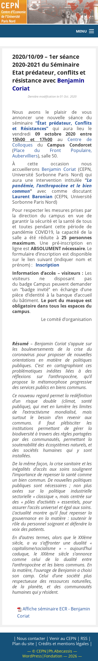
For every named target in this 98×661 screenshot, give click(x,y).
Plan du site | (24, 643)
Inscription (47, 265)
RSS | (86, 638)
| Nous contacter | (31, 638)
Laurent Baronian (32, 197)
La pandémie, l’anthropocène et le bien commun (52, 185)
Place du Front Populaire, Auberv (52, 153)
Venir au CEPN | (64, 638)
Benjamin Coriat (59, 169)
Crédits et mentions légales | (65, 643)
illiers (32, 156)
